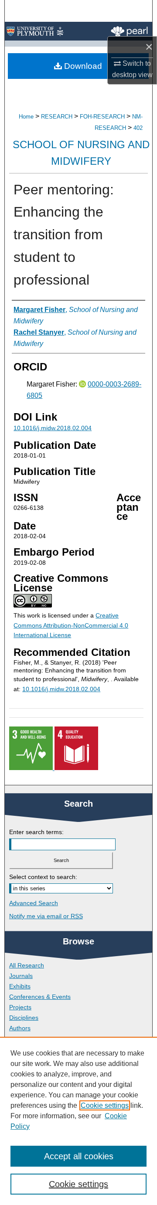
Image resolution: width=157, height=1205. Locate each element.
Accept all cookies (78, 1156)
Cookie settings (105, 1105)
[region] (78, 1121)
